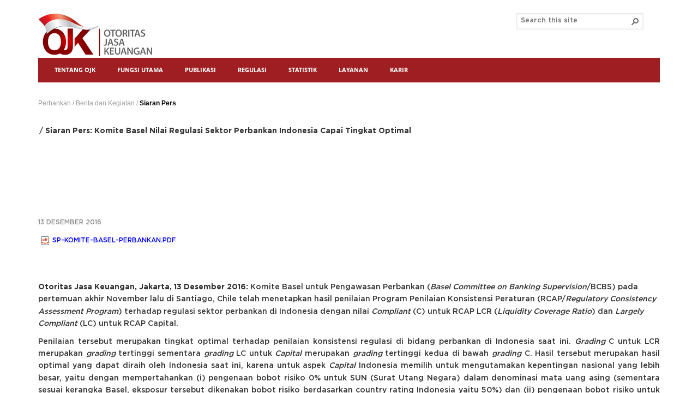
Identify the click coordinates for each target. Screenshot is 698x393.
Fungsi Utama (140, 70)
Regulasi (252, 70)
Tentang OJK (75, 70)
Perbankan (54, 103)
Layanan (353, 70)
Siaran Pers (158, 103)
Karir (399, 70)
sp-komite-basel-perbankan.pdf (114, 240)
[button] (635, 21)
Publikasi (200, 70)
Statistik (302, 70)
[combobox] (575, 21)
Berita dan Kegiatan (105, 103)
